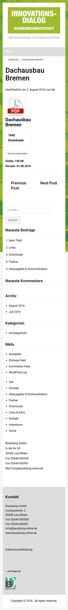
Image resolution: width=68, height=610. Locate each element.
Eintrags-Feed (17, 360)
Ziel (11, 382)
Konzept (14, 388)
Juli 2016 (14, 311)
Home (12, 430)
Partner (13, 261)
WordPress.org (18, 372)
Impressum (16, 424)
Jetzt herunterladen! (17, 153)
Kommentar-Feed (19, 366)
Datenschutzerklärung (18, 549)
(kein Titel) (15, 240)
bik (53, 89)
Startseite (13, 59)
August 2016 (17, 305)
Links (12, 247)
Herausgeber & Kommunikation (28, 269)
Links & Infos (17, 412)
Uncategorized (18, 333)
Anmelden (15, 354)
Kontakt (13, 418)
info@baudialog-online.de (21, 528)
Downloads (16, 254)
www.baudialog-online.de (20, 533)
